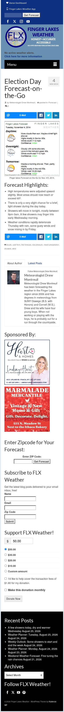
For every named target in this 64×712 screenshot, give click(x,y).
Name (7, 494)
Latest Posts (35, 263)
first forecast (26, 245)
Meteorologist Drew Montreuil (22, 102)
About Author (14, 263)
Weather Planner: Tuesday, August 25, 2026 (33, 634)
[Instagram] (21, 21)
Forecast (52, 102)
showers (7, 248)
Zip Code (9, 512)
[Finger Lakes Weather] (32, 36)
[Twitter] (14, 21)
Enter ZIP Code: (32, 456)
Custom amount (17, 571)
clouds (9, 245)
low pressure (37, 245)
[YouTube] (28, 21)
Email (7, 503)
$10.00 (12, 566)
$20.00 (12, 560)
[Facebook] (7, 21)
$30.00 (12, 555)
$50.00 (12, 549)
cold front (16, 245)
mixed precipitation (51, 245)
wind (14, 248)
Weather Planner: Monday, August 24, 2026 (32, 648)
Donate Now (13, 598)
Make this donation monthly (26, 590)
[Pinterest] (24, 692)
